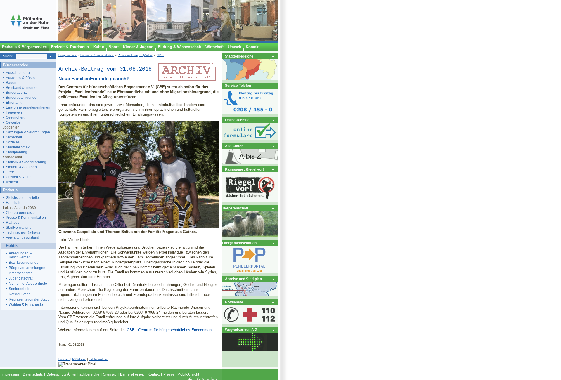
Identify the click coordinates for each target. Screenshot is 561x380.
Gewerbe (13, 122)
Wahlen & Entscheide (26, 305)
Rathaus (12, 222)
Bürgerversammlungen (27, 268)
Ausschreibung (18, 72)
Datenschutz (33, 374)
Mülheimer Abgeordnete (28, 284)
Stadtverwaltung (19, 227)
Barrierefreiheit (132, 374)
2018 (160, 55)
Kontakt (154, 374)
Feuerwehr (14, 112)
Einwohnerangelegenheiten (28, 107)
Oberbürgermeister (21, 212)
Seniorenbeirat (20, 289)
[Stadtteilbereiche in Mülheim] (250, 78)
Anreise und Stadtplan (243, 279)
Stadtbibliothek (18, 147)
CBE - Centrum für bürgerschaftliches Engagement (170, 330)
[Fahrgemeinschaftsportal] (250, 272)
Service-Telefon (238, 85)
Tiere (10, 172)
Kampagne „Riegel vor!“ (245, 169)
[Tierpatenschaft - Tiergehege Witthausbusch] (250, 236)
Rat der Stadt (19, 294)
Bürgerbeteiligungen (22, 97)
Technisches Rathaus (23, 232)
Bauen (11, 82)
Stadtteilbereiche (239, 56)
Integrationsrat (20, 273)
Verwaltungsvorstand (22, 237)
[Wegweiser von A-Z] (250, 350)
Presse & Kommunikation (97, 55)
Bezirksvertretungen (25, 263)
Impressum (10, 374)
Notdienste (234, 302)
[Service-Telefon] (250, 113)
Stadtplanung (16, 152)
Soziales (13, 142)
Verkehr (12, 182)
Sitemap (109, 374)
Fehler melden (98, 359)
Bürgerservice (67, 55)
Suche (8, 56)
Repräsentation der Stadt (29, 299)
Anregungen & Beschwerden (20, 255)
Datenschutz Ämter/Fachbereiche (72, 374)
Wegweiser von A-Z (241, 330)
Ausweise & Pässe (20, 77)
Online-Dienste (237, 120)
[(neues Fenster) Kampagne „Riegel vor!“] (250, 201)
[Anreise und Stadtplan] (250, 295)
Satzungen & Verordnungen (28, 132)
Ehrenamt (13, 102)
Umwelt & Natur (18, 177)
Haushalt (13, 202)
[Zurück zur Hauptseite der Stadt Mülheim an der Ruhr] (29, 40)
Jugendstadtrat (20, 278)
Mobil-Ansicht (188, 374)
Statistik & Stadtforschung (26, 162)
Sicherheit (14, 137)
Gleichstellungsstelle (22, 197)
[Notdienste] (250, 322)
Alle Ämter (234, 146)
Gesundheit (15, 117)
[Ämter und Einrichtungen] (250, 162)
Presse (168, 374)
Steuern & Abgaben (21, 167)
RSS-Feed (79, 359)
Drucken (64, 359)
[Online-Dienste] (250, 139)
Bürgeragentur (17, 92)
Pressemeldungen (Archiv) (135, 55)
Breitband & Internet (21, 87)
